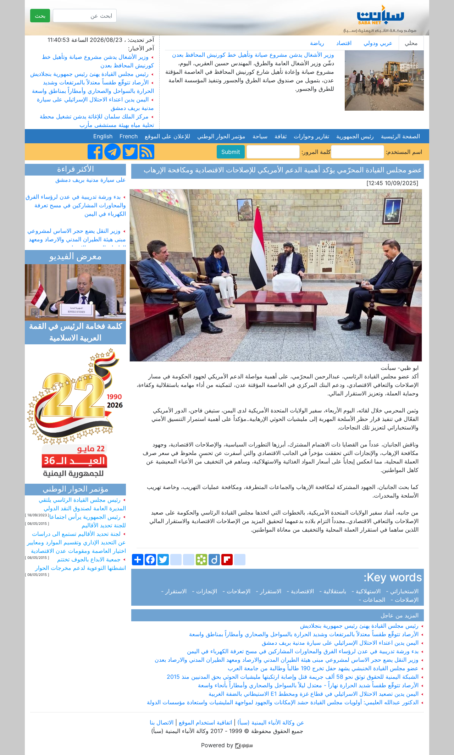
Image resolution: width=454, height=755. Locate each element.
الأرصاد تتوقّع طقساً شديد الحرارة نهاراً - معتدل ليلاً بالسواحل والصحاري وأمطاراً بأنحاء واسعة (309, 685)
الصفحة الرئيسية (400, 136)
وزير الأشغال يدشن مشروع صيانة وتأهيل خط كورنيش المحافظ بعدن (253, 54)
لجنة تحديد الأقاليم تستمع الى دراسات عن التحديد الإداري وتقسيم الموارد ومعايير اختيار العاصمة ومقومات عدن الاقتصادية (76, 542)
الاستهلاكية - (367, 591)
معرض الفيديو (75, 257)
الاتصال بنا (161, 722)
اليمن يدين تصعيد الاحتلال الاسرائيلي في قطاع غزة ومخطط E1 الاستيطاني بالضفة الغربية (314, 693)
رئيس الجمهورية (355, 136)
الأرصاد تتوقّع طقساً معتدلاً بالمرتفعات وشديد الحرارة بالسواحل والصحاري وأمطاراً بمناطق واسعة (304, 634)
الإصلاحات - (237, 591)
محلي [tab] (411, 42)
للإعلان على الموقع (167, 136)
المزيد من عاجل (401, 615)
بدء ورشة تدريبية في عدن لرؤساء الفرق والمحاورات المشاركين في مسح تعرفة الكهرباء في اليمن (303, 651)
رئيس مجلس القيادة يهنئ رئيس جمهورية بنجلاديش (89, 73)
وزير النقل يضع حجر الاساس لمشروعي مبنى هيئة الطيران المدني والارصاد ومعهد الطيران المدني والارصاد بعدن (287, 659)
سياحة (260, 136)
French (128, 136)
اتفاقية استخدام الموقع (205, 722)
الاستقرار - (269, 591)
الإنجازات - (205, 591)
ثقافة (280, 136)
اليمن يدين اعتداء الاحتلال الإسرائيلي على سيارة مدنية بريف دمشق (341, 642)
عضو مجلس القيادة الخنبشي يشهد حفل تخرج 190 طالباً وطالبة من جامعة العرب (324, 668)
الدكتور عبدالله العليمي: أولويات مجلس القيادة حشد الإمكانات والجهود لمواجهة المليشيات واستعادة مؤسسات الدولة (283, 702)
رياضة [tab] (317, 42)
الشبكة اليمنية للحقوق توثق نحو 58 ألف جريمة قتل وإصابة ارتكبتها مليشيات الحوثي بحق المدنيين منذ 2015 (293, 676)
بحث (40, 15)
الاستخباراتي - (403, 591)
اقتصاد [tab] (343, 42)
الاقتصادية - (301, 591)
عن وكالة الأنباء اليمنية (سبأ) (270, 722)
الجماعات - (374, 599)
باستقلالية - (333, 591)
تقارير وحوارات (311, 136)
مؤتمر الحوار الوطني (221, 136)
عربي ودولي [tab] (378, 42)
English (103, 136)
